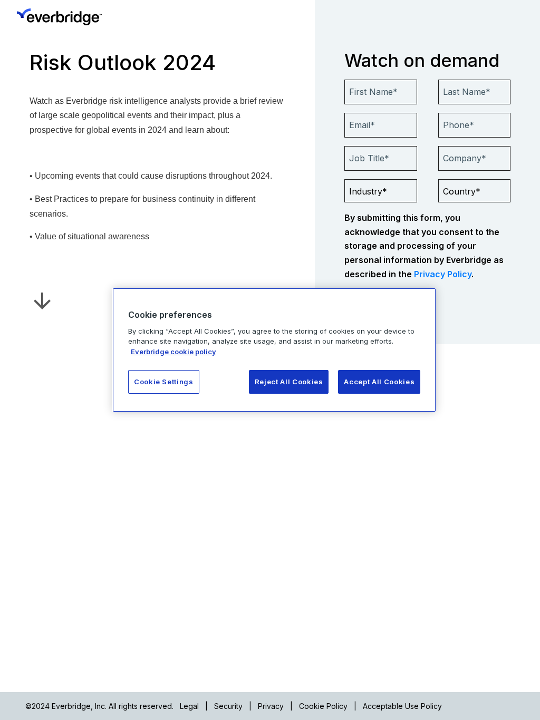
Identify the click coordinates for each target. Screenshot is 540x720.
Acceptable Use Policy (402, 706)
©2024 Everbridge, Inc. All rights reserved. (99, 706)
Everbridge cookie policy (173, 351)
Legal (189, 706)
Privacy (271, 706)
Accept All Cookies (379, 381)
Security (228, 706)
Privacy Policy (442, 274)
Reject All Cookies (289, 381)
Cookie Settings (164, 381)
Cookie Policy (323, 706)
